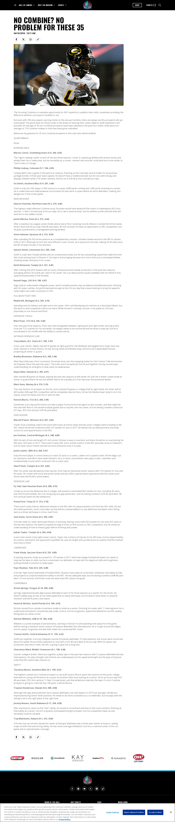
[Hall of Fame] (87, 780)
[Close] (171, 812)
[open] (15, 5)
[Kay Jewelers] (66, 758)
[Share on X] (23, 39)
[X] (91, 789)
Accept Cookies (155, 812)
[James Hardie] (46, 758)
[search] (159, 5)
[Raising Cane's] (167, 758)
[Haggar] (25, 758)
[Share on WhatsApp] (30, 39)
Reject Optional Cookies (134, 812)
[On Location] (147, 758)
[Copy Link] (37, 39)
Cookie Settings (112, 812)
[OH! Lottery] (127, 758)
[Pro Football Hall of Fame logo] (87, 5)
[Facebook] (72, 789)
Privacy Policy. (65, 819)
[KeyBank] (86, 758)
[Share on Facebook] (16, 39)
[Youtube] (84, 789)
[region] (87, 812)
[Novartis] (106, 758)
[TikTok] (103, 789)
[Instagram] (78, 789)
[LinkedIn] (97, 789)
